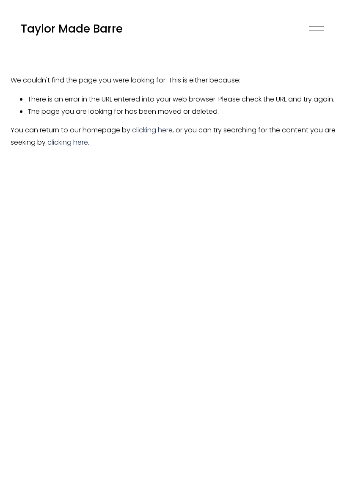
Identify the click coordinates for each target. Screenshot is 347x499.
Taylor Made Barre (72, 28)
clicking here (152, 130)
